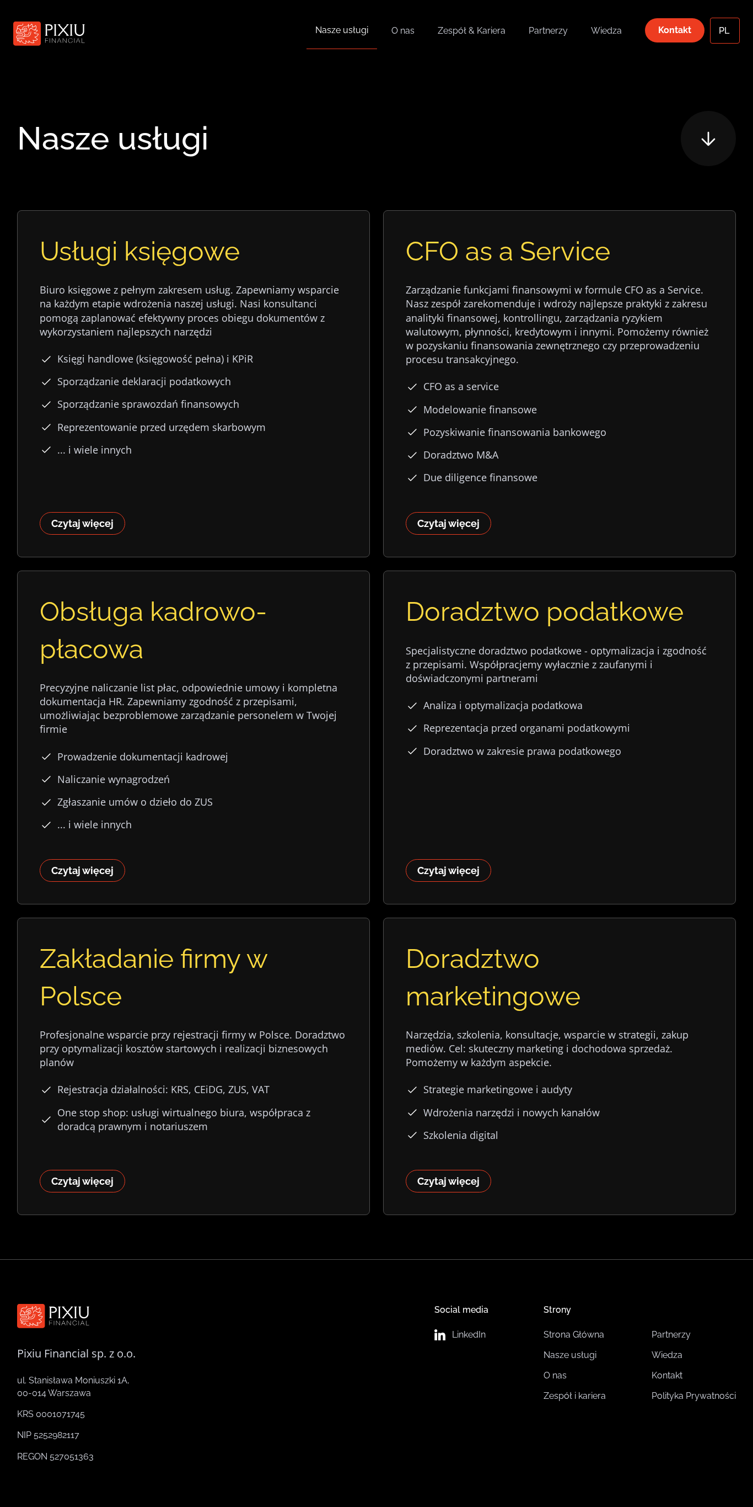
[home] (49, 31)
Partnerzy (548, 30)
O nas (403, 30)
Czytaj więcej (82, 523)
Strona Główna (574, 1334)
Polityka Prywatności (694, 1396)
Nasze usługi (341, 30)
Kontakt (674, 30)
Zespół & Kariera (471, 30)
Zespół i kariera (575, 1396)
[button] (725, 31)
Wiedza (606, 30)
